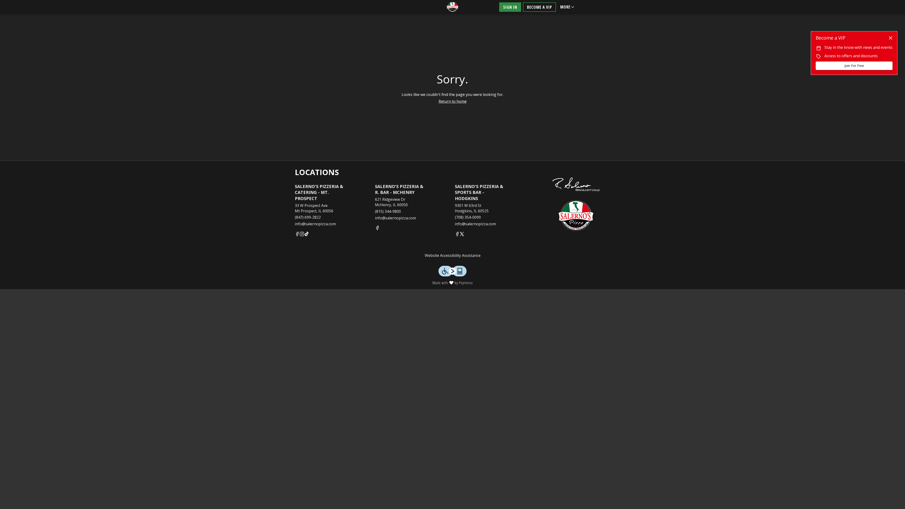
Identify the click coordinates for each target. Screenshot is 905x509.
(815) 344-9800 (388, 211)
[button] (567, 7)
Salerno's (576, 216)
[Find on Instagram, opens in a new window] (302, 234)
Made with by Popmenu (238, 282)
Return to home (453, 101)
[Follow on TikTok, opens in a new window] (306, 234)
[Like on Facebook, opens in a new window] (297, 234)
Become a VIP (539, 7)
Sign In (510, 7)
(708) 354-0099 (468, 217)
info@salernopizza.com (315, 223)
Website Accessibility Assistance (453, 255)
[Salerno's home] (452, 7)
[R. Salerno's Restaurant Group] (576, 179)
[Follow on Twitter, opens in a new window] (462, 234)
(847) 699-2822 (308, 217)
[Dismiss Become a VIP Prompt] (890, 38)
